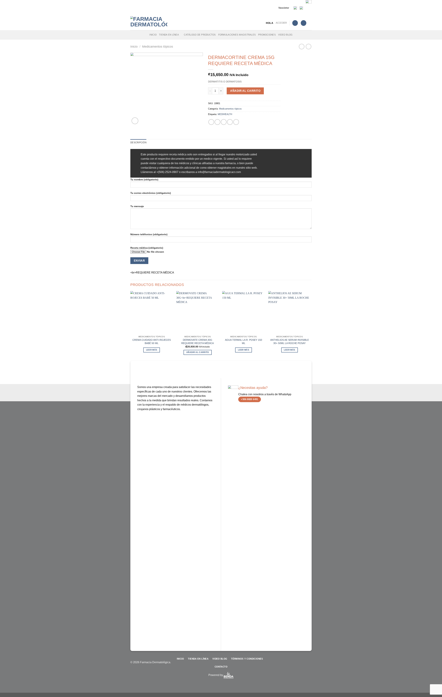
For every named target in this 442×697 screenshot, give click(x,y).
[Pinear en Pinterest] (230, 122)
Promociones (267, 34)
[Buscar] (310, 23)
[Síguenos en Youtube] (309, 664)
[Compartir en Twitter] (217, 122)
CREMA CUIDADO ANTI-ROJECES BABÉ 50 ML (151, 341)
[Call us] (303, 664)
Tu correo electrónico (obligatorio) (150, 193)
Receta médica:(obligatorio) (146, 247)
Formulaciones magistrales (237, 34)
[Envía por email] (224, 122)
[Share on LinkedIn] (236, 122)
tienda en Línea (169, 34)
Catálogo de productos (200, 34)
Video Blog (285, 34)
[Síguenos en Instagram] (292, 664)
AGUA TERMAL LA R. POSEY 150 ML (243, 341)
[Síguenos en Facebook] (287, 664)
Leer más (151, 350)
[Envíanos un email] (298, 664)
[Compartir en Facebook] (211, 122)
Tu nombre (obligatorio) (144, 179)
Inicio (153, 34)
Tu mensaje (137, 206)
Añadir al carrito (245, 90)
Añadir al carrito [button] (197, 352)
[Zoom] (135, 120)
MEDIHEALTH (225, 114)
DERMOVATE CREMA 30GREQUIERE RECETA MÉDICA (197, 341)
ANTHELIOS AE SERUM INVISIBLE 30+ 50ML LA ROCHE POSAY (289, 341)
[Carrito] (303, 23)
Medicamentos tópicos (157, 46)
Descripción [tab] (138, 142)
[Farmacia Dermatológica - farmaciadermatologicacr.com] (149, 23)
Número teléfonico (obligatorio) (148, 234)
